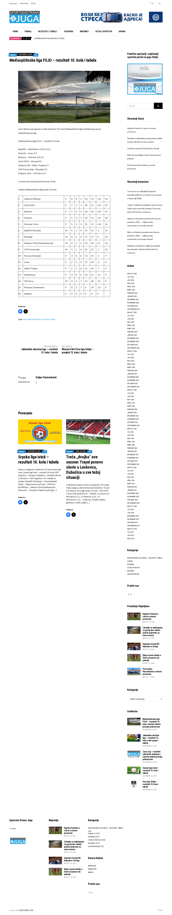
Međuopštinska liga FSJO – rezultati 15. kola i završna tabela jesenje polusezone (151, 723)
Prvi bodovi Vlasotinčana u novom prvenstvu (152, 671)
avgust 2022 (132, 429)
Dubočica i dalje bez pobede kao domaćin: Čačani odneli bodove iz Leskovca (143, 249)
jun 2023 (130, 396)
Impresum (13, 3)
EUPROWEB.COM (26, 910)
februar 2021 (132, 487)
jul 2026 (130, 277)
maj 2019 (130, 539)
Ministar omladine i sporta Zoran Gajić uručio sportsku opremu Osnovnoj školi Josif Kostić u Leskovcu (144, 208)
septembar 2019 (133, 526)
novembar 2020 (133, 497)
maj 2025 (130, 322)
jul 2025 (130, 316)
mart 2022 (131, 445)
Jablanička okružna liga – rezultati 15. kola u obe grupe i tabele (151, 739)
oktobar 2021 (132, 461)
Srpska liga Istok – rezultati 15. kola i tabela (151, 770)
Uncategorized (133, 574)
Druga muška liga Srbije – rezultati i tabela (144, 558)
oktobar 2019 (132, 522)
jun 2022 (130, 435)
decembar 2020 (133, 493)
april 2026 (131, 287)
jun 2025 (130, 319)
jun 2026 (130, 280)
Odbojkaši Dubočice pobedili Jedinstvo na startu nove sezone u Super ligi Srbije (144, 195)
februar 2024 (132, 371)
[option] (98, 39)
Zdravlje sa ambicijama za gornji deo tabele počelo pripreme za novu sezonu (152, 631)
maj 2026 (130, 283)
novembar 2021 (133, 458)
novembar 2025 (133, 303)
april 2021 (131, 480)
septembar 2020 (133, 503)
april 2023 (131, 403)
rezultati (45, 319)
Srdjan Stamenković (46, 377)
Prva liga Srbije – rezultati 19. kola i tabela (150, 784)
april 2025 (131, 325)
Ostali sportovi (103, 31)
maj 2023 (130, 400)
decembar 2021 (133, 455)
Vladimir (130, 246)
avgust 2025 (132, 312)
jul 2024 (130, 354)
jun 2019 (130, 535)
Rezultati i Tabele (47, 31)
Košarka (68, 31)
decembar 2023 (133, 377)
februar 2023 (132, 409)
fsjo (24, 319)
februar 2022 (132, 448)
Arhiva (33, 3)
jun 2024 (130, 358)
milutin (130, 218)
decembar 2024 (133, 338)
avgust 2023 (132, 390)
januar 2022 (132, 451)
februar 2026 (132, 293)
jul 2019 (130, 532)
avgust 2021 (132, 467)
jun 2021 (130, 474)
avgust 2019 (132, 529)
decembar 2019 (133, 516)
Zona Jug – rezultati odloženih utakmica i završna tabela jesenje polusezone (152, 755)
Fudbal (28, 31)
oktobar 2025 (132, 306)
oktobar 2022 (132, 422)
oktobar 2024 (132, 345)
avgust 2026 (132, 274)
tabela (52, 319)
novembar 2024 (133, 341)
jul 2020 (130, 509)
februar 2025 (132, 332)
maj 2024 (130, 361)
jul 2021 (130, 471)
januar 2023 (132, 413)
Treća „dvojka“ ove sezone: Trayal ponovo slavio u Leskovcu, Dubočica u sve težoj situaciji (84, 467)
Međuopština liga (34, 319)
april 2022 (131, 442)
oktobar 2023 (132, 383)
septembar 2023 (133, 387)
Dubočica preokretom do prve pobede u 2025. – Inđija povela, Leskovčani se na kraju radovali (144, 222)
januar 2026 (132, 296)
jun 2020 (130, 513)
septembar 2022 (133, 425)
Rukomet (84, 31)
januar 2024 (132, 374)
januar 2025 (132, 335)
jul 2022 (130, 432)
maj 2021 (130, 477)
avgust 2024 (132, 351)
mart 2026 (131, 290)
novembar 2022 (133, 419)
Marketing (24, 3)
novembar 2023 (133, 380)
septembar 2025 (133, 309)
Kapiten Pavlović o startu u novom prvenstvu (150, 616)
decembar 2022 (133, 416)
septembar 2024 (133, 348)
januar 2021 (132, 490)
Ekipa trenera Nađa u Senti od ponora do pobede (53, 39)
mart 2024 (131, 367)
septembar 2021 (133, 464)
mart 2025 (131, 329)
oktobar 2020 (132, 500)
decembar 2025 (133, 299)
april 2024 (131, 364)
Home (15, 31)
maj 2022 (130, 438)
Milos (129, 232)
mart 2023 (131, 406)
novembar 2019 (133, 519)
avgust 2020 (132, 506)
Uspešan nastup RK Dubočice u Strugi (143, 148)
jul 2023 (130, 393)
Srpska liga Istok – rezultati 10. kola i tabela (38, 459)
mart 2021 (131, 484)
